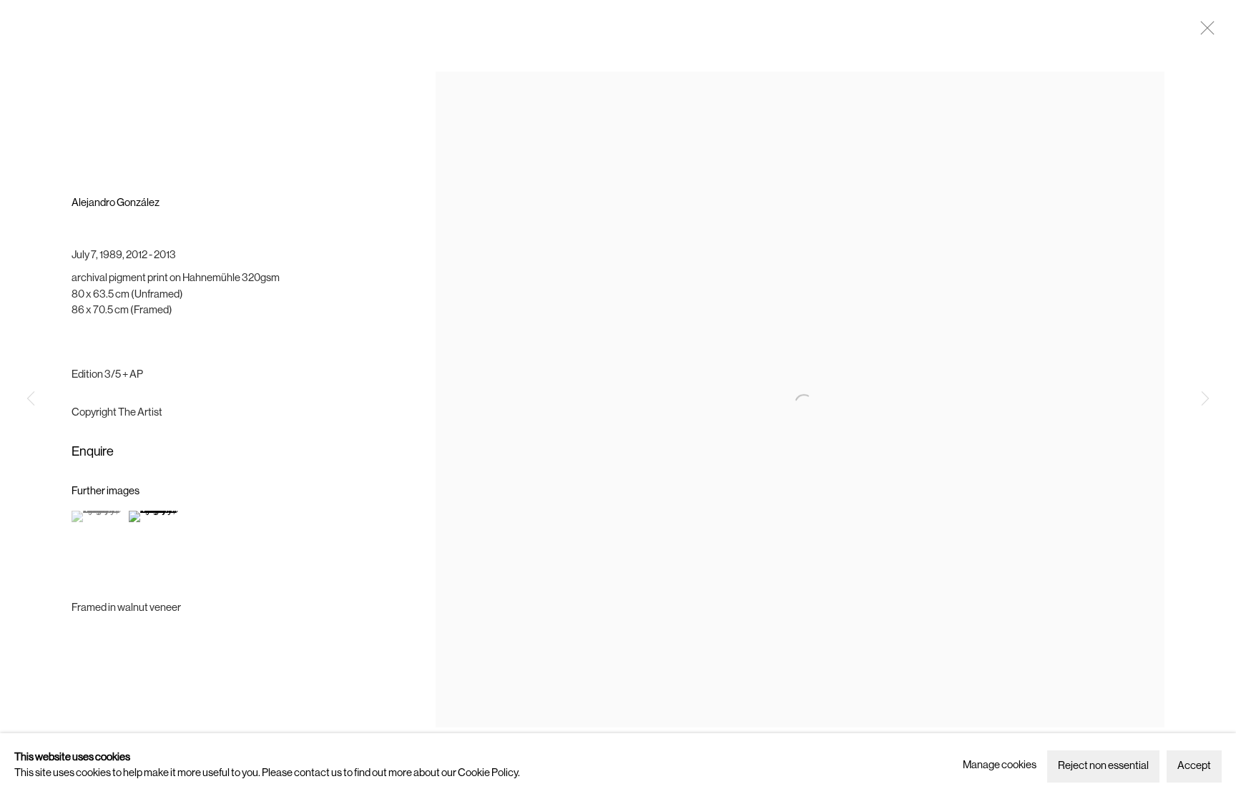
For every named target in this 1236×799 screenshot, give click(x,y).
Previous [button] (31, 400)
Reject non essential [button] (1103, 766)
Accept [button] (1194, 766)
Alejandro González (116, 203)
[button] (98, 516)
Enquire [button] (93, 452)
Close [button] (1204, 32)
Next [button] (1205, 400)
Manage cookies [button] (999, 765)
